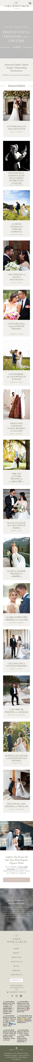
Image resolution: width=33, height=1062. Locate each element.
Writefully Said (16, 1059)
